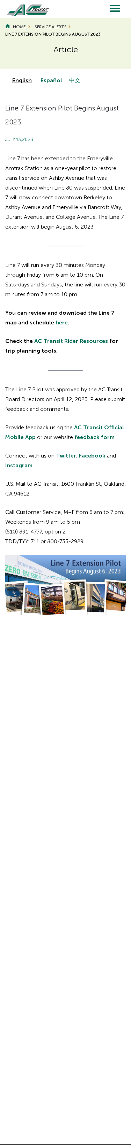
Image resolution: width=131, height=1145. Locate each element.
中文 (74, 80)
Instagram (18, 465)
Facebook (92, 455)
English (22, 80)
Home (19, 26)
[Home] (24, 9)
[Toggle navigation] (115, 8)
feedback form (94, 437)
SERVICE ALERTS (51, 26)
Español (51, 80)
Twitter (66, 455)
